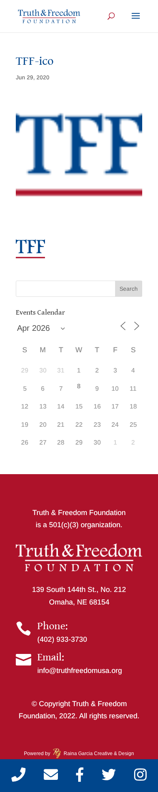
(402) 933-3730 (62, 639)
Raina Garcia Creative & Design (96, 753)
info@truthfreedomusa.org (79, 670)
